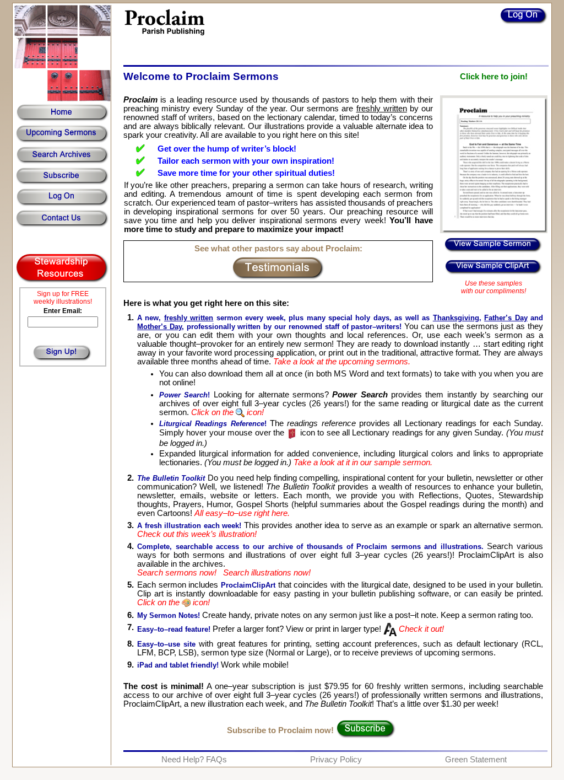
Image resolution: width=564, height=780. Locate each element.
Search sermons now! (176, 572)
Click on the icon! (227, 412)
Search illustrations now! (267, 572)
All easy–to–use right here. (242, 513)
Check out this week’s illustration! (197, 534)
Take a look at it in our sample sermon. (361, 462)
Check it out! (420, 629)
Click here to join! (494, 76)
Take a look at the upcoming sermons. (341, 361)
